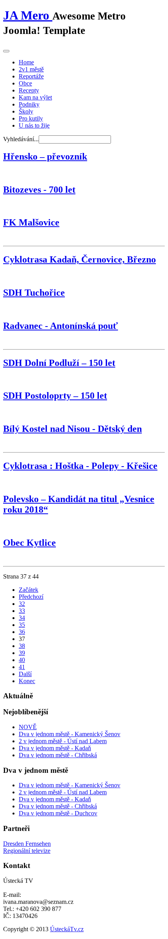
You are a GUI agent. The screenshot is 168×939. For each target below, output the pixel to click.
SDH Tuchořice (34, 293)
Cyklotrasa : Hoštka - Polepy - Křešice (80, 466)
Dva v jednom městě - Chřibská (58, 755)
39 (22, 653)
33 (22, 610)
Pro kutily (31, 118)
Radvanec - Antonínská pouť (60, 326)
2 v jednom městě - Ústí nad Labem (63, 741)
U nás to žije (34, 125)
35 (22, 624)
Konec (27, 681)
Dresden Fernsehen (27, 843)
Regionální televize (26, 850)
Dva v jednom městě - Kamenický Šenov (69, 734)
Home (26, 62)
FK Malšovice (31, 222)
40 (22, 660)
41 (22, 667)
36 (22, 631)
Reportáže (31, 76)
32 (22, 603)
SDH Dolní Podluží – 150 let (59, 363)
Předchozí (31, 596)
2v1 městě (31, 69)
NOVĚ (28, 727)
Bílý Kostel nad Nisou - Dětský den (72, 429)
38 (22, 646)
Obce (25, 83)
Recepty (29, 90)
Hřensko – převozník (45, 156)
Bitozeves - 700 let (39, 190)
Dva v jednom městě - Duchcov (58, 813)
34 (22, 617)
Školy (26, 111)
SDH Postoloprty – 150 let (55, 396)
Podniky (29, 104)
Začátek (28, 589)
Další (25, 674)
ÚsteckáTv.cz (67, 929)
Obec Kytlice (29, 543)
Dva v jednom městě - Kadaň (55, 748)
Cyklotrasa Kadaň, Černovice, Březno (79, 259)
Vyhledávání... (21, 139)
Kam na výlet (35, 97)
